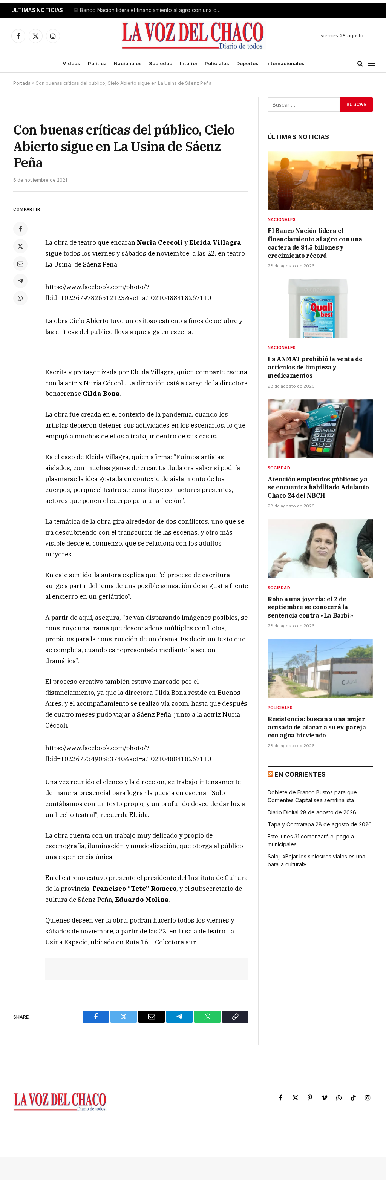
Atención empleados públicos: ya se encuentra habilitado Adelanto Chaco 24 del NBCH (318, 487)
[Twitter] (20, 246)
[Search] (360, 63)
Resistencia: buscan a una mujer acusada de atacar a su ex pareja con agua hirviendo (317, 727)
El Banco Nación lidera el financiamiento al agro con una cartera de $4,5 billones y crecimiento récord (315, 243)
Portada (22, 83)
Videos (71, 63)
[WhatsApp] (20, 298)
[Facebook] (20, 229)
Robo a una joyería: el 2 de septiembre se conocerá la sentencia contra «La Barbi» (310, 607)
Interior (189, 63)
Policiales (217, 63)
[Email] (20, 263)
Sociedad (161, 63)
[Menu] (371, 63)
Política (97, 63)
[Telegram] (20, 281)
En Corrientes (300, 774)
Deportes (247, 63)
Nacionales (128, 63)
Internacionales (285, 63)
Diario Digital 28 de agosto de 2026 (312, 812)
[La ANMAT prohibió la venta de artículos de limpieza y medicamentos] (320, 308)
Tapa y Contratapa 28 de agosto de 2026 (320, 824)
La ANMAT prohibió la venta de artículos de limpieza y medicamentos (149, 10)
